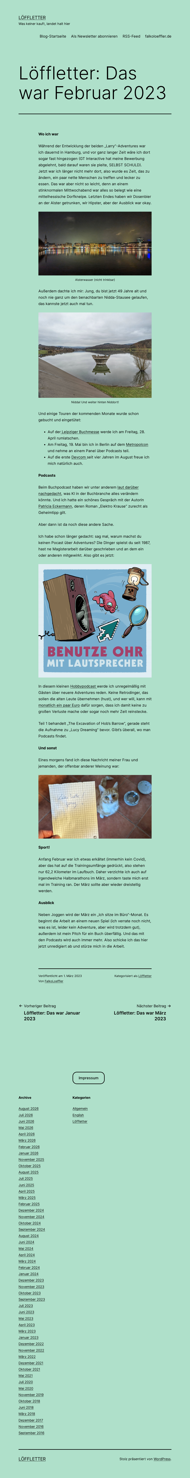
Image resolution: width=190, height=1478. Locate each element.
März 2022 (27, 1357)
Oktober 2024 (30, 1223)
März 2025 (27, 1198)
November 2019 (31, 1395)
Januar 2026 (28, 1153)
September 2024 (32, 1229)
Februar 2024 (29, 1268)
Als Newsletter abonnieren (94, 36)
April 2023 (27, 1325)
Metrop (132, 444)
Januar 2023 (28, 1337)
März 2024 (27, 1261)
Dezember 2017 (31, 1420)
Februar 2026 (29, 1147)
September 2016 (31, 1433)
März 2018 (27, 1414)
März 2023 (27, 1331)
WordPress (162, 1459)
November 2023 (31, 1287)
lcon (144, 444)
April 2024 (27, 1255)
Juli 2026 (26, 1115)
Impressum (89, 1078)
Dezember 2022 (31, 1344)
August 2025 (29, 1172)
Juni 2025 (26, 1185)
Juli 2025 (26, 1178)
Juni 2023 (26, 1312)
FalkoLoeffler (54, 981)
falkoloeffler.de (158, 36)
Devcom (79, 457)
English (78, 1115)
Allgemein (80, 1108)
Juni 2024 (26, 1242)
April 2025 (27, 1191)
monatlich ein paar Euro (59, 705)
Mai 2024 (26, 1249)
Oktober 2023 (30, 1293)
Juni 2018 (26, 1407)
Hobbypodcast (83, 686)
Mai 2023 (26, 1318)
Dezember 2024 (31, 1210)
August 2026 (29, 1108)
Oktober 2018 (29, 1401)
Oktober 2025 (30, 1166)
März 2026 (27, 1140)
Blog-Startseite (53, 36)
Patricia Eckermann (55, 506)
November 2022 (31, 1350)
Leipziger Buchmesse (80, 432)
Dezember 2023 (31, 1280)
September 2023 (32, 1299)
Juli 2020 (26, 1382)
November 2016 (31, 1427)
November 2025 (31, 1159)
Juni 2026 (26, 1121)
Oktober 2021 (29, 1369)
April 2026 (27, 1134)
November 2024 (31, 1217)
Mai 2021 (26, 1376)
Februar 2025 (29, 1204)
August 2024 (29, 1236)
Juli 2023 (26, 1306)
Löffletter (32, 17)
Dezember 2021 (31, 1363)
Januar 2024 (29, 1274)
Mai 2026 (26, 1128)
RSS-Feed (131, 36)
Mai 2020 (26, 1388)
